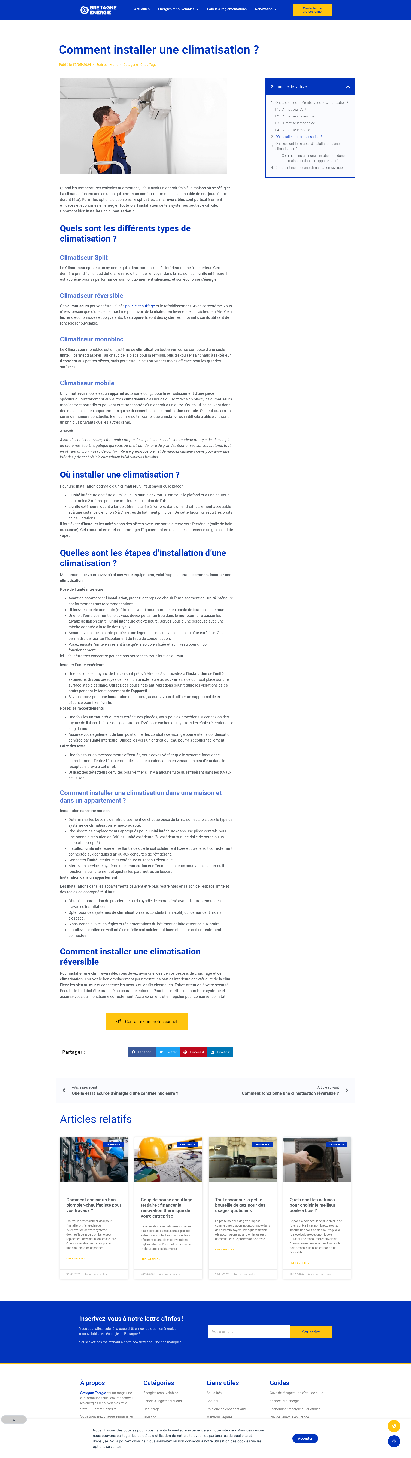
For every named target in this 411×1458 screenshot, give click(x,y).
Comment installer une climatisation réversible (310, 168)
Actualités (142, 9)
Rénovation (264, 9)
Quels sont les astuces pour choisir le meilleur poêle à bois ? (312, 1205)
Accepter (305, 1438)
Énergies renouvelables (176, 9)
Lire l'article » (76, 1258)
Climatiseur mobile (296, 130)
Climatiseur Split (294, 109)
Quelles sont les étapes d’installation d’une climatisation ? (307, 146)
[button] (142, 1052)
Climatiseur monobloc (298, 123)
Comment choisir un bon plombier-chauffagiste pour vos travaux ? (93, 1205)
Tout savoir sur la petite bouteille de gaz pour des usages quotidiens (240, 1205)
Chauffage (148, 65)
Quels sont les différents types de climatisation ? (311, 103)
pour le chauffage (140, 306)
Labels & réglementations (227, 9)
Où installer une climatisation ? (298, 137)
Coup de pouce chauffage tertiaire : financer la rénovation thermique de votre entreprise (166, 1208)
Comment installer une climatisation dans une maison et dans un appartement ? (313, 158)
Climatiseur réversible (298, 116)
